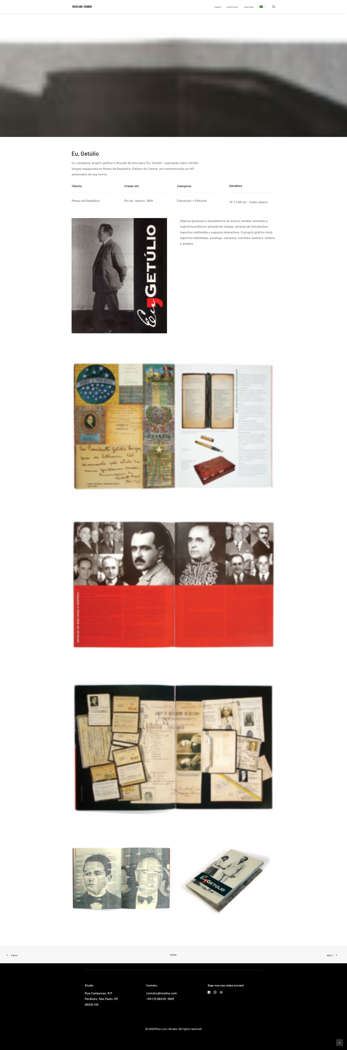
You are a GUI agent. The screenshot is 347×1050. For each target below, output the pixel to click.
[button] (261, 6)
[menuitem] (218, 7)
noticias (249, 7)
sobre (217, 7)
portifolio (232, 7)
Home (173, 955)
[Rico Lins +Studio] (82, 6)
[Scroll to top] (339, 1042)
